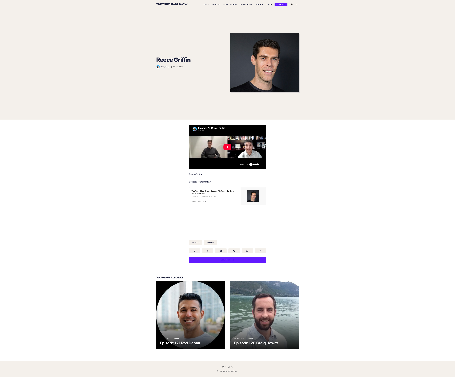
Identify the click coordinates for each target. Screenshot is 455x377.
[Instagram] (229, 366)
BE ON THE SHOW (230, 4)
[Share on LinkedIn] (221, 250)
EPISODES (216, 4)
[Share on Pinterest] (234, 250)
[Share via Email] (247, 250)
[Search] (297, 4)
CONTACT (259, 4)
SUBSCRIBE (281, 4)
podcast (210, 242)
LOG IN (269, 4)
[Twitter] (223, 366)
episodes (196, 242)
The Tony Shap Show (171, 4)
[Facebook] (226, 366)
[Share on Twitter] (194, 250)
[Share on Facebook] (207, 250)
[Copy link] (260, 250)
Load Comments (227, 260)
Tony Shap (165, 67)
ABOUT (206, 4)
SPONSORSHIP (246, 4)
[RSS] (231, 366)
